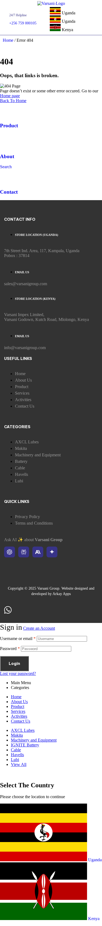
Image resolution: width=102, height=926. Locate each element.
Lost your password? (18, 673)
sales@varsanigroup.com (25, 283)
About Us (19, 701)
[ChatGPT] (9, 552)
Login (14, 663)
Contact (9, 192)
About (7, 156)
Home (8, 40)
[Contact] (7, 176)
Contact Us (20, 721)
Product (9, 125)
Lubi (15, 759)
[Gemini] (52, 552)
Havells (17, 754)
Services (18, 711)
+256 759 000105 (22, 23)
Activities (19, 716)
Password (10, 648)
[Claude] (37, 552)
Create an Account (39, 628)
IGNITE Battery (25, 745)
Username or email (18, 638)
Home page (10, 95)
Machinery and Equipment (34, 740)
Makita (17, 735)
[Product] (7, 110)
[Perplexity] (23, 552)
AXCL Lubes (23, 730)
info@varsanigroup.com (25, 347)
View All (18, 764)
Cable (16, 750)
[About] (7, 140)
